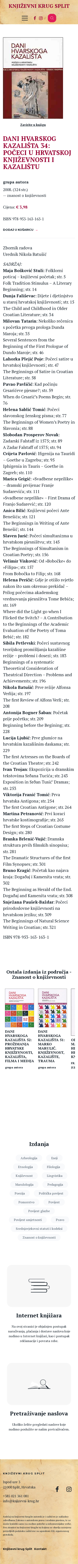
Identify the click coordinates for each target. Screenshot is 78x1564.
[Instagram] (41, 18)
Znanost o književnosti (39, 1237)
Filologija (53, 1167)
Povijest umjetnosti (28, 1220)
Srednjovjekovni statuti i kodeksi (39, 1228)
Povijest (54, 1202)
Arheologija (29, 1158)
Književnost (24, 1175)
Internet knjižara (39, 1315)
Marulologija (24, 1184)
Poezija (20, 1193)
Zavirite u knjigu (33, 124)
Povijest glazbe (39, 1211)
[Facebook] (35, 18)
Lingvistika (54, 1175)
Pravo (60, 1220)
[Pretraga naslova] (39, 1384)
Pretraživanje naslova (39, 1413)
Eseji (54, 1158)
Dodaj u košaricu (18, 230)
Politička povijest (51, 1193)
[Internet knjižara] (39, 1286)
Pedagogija (55, 1184)
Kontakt (40, 1549)
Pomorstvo (26, 1202)
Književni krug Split (39, 5)
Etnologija (25, 1167)
